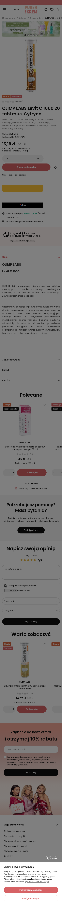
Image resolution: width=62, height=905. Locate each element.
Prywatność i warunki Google (37, 882)
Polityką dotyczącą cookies (15, 874)
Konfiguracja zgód (31, 898)
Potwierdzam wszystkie (31, 890)
